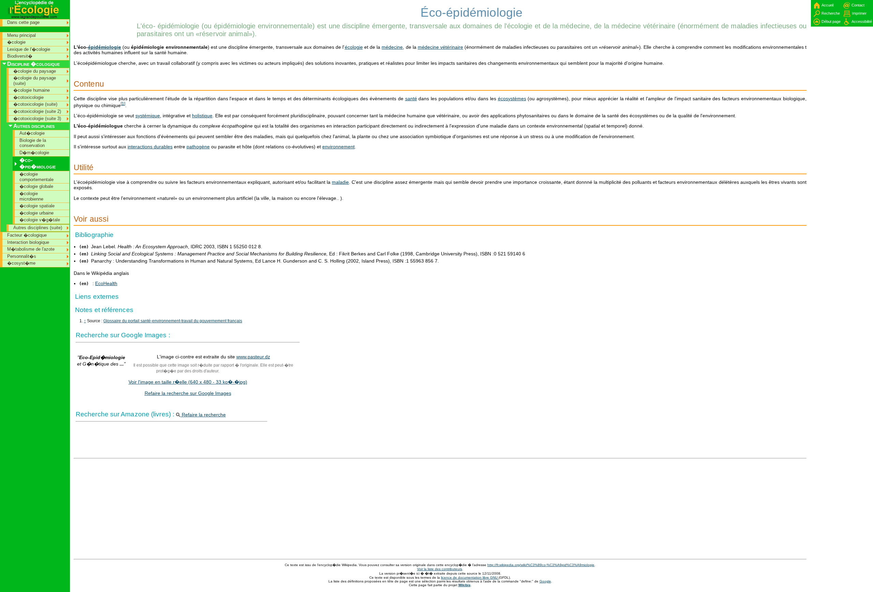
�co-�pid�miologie (37, 163)
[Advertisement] (104, 15)
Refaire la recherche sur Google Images (188, 393)
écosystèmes (512, 98)
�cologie (16, 42)
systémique (147, 115)
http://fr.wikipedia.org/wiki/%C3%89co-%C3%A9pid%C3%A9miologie (540, 565)
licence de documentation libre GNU (470, 577)
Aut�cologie (32, 133)
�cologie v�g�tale (39, 219)
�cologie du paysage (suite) (34, 80)
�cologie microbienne (31, 196)
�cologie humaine (31, 90)
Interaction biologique (28, 242)
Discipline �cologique (33, 64)
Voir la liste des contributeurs (439, 569)
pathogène (198, 146)
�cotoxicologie (28, 97)
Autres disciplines (34, 126)
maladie (340, 182)
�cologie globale (36, 186)
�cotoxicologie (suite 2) (37, 111)
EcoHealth (106, 283)
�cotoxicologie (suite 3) (37, 118)
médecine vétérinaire (440, 47)
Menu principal (21, 35)
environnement (338, 146)
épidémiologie (104, 47)
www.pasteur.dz (253, 356)
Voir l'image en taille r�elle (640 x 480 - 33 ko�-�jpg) (188, 382)
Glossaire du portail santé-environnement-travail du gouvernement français (172, 321)
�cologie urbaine (36, 213)
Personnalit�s (21, 256)
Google (545, 581)
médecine (392, 47)
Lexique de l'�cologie (28, 49)
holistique (202, 115)
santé (411, 98)
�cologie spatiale (37, 205)
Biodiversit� (19, 56)
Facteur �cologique (27, 235)
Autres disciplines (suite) (37, 227)
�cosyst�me (21, 263)
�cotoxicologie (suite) (35, 104)
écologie (354, 47)
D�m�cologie (34, 152)
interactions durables (150, 146)
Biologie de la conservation (32, 143)
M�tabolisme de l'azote (31, 249)
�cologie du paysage (34, 71)
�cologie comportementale (36, 177)
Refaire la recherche (203, 414)
